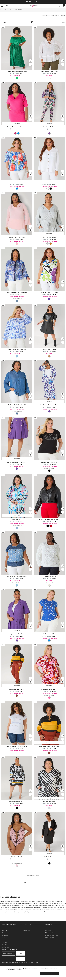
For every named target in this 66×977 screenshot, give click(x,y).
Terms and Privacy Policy (41, 39)
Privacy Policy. (19, 969)
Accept (50, 973)
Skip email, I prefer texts (33, 42)
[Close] (62, 3)
